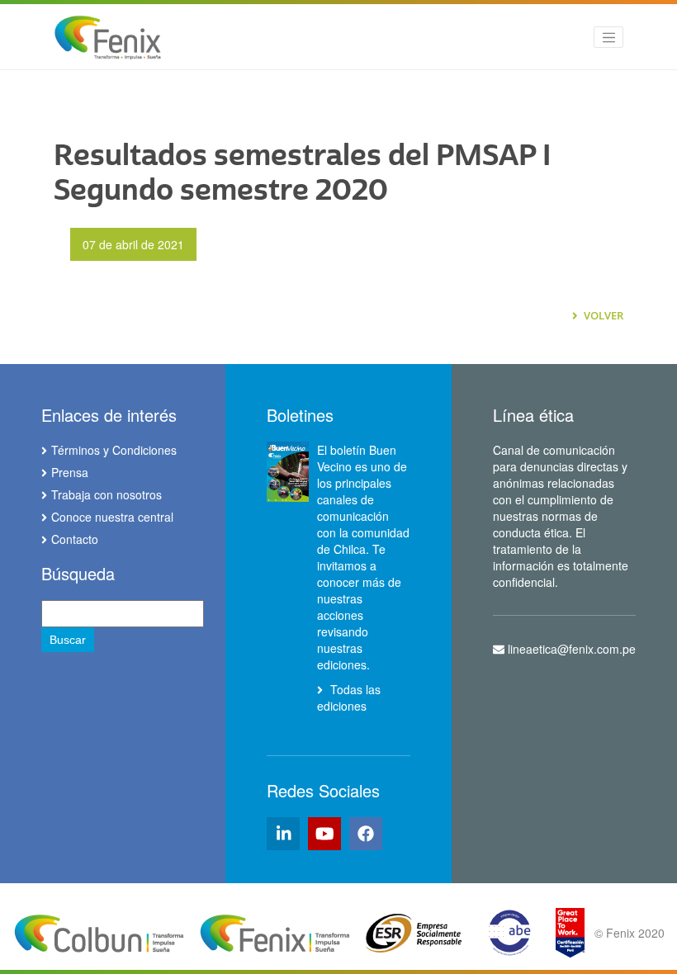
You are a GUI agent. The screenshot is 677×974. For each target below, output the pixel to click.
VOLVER (602, 315)
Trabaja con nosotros (106, 494)
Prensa (69, 472)
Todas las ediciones (349, 697)
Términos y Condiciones (114, 450)
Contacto (74, 539)
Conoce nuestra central (112, 516)
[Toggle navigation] (608, 37)
